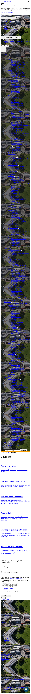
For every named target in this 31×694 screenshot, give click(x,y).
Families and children (13, 70)
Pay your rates (15, 226)
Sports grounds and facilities (18, 265)
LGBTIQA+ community (14, 373)
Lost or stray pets (15, 106)
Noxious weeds (15, 195)
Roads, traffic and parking (15, 111)
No (8, 568)
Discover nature (15, 273)
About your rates (15, 428)
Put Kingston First (16, 229)
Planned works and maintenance (20, 114)
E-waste (13, 127)
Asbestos (13, 380)
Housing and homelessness (18, 86)
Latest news (14, 209)
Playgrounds (14, 264)
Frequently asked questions (18, 130)
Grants (9, 363)
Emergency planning (13, 335)
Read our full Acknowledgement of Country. (17, 679)
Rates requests (15, 436)
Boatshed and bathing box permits (20, 407)
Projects (13, 232)
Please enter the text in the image (11, 591)
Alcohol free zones (16, 177)
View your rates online (17, 440)
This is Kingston (15, 325)
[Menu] (3, 49)
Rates (9, 426)
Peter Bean (14, 212)
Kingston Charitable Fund (18, 368)
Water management (16, 286)
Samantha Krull (15, 217)
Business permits (15, 61)
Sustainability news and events (19, 283)
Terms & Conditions (11, 689)
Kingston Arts (4, 655)
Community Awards (16, 328)
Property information (16, 417)
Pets (9, 95)
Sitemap (3, 689)
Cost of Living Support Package (20, 83)
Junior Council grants (17, 366)
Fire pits (13, 187)
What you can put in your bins (19, 144)
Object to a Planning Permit (18, 391)
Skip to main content (6, 1)
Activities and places (13, 306)
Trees (12, 424)
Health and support (13, 80)
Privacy (3, 687)
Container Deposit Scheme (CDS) (20, 125)
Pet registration (15, 108)
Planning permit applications (18, 396)
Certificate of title (15, 409)
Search (2, 450)
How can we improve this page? (9, 572)
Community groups (16, 357)
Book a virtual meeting (17, 382)
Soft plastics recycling (17, 139)
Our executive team (13, 210)
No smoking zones (16, 193)
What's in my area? (16, 324)
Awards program (12, 327)
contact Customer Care (16, 578)
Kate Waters (14, 213)
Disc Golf (13, 314)
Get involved (11, 354)
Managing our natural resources (19, 276)
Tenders (10, 235)
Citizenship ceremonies (17, 344)
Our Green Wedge (13, 261)
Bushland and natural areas (18, 267)
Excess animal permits (17, 105)
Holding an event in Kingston (19, 346)
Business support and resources (19, 62)
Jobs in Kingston (12, 171)
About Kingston (12, 157)
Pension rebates (15, 434)
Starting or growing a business (19, 67)
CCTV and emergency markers (19, 336)
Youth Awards (15, 333)
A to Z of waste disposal (17, 122)
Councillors (14, 245)
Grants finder (14, 65)
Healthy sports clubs (16, 84)
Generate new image (7, 588)
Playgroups (14, 78)
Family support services (17, 73)
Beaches (13, 251)
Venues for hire (15, 321)
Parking (13, 113)
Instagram (6, 640)
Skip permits (14, 138)
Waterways (14, 254)
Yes (8, 566)
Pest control (14, 415)
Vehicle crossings (15, 202)
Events (9, 343)
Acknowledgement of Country (19, 158)
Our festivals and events (17, 350)
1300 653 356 (9, 615)
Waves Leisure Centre (14, 152)
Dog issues (14, 100)
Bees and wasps (15, 182)
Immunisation (14, 75)
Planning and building (14, 379)
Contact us (10, 443)
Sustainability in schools (17, 281)
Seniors (10, 146)
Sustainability (11, 269)
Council (6, 155)
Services (6, 56)
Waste (12, 204)
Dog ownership (15, 102)
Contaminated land (13, 256)
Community (7, 302)
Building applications (17, 385)
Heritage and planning (17, 161)
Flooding (10, 258)
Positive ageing (15, 149)
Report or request (12, 447)
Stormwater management (18, 198)
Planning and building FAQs (19, 395)
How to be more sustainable (18, 275)
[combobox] (11, 37)
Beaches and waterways (14, 250)
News (9, 206)
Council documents (13, 165)
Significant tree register (17, 300)
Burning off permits (16, 179)
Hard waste (14, 132)
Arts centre (11, 58)
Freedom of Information (17, 166)
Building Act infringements (18, 384)
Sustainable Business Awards (19, 330)
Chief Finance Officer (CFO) (19, 220)
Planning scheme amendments (19, 401)
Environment (7, 248)
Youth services (12, 154)
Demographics (15, 160)
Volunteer (13, 174)
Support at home (15, 92)
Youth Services (5, 659)
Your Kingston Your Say (17, 234)
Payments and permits (13, 224)
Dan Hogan (14, 215)
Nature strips (14, 190)
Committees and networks (18, 355)
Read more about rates (7, 12)
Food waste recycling (17, 128)
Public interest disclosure (17, 247)
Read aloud (5, 589)
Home (3, 452)
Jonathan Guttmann (16, 218)
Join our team (14, 173)
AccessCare (4, 660)
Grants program (15, 365)
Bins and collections (16, 124)
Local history (14, 163)
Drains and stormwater (17, 390)
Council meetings (15, 242)
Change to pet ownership (18, 98)
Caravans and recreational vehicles (20, 184)
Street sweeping (15, 119)
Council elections (15, 240)
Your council (11, 237)
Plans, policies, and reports (18, 168)
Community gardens (16, 272)
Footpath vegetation (16, 289)
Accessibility (14, 81)
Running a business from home (19, 420)
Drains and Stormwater (17, 410)
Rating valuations (15, 437)
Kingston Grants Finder (17, 369)
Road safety (14, 116)
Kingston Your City (16, 207)
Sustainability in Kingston (18, 280)
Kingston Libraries (6, 654)
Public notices (15, 169)
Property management (13, 404)
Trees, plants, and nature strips (16, 287)
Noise (12, 191)
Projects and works (13, 228)
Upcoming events (16, 352)
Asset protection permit (17, 180)
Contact (6, 442)
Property (6, 377)
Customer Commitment (20, 687)
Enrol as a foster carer (17, 103)
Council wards (15, 243)
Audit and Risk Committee (18, 239)
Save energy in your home (18, 278)
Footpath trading (15, 188)
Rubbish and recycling (14, 121)
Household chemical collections (19, 135)
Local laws (11, 176)
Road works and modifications (19, 117)
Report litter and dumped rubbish (20, 133)
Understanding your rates (18, 439)
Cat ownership (15, 97)
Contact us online (5, 622)
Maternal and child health (18, 76)
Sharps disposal (15, 91)
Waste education (15, 143)
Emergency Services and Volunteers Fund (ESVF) (18, 430)
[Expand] (9, 56)
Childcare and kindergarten (18, 72)
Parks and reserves (13, 262)
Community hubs (15, 313)
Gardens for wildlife (16, 291)
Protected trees (15, 196)
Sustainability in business (18, 69)
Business (10, 59)
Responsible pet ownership (18, 110)
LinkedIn (6, 641)
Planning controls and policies (19, 393)
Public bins (14, 136)
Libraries (10, 94)
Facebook (6, 638)
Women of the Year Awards (18, 332)
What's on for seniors (16, 150)
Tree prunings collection (17, 141)
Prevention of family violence (19, 89)
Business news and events (18, 64)
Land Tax (13, 413)
